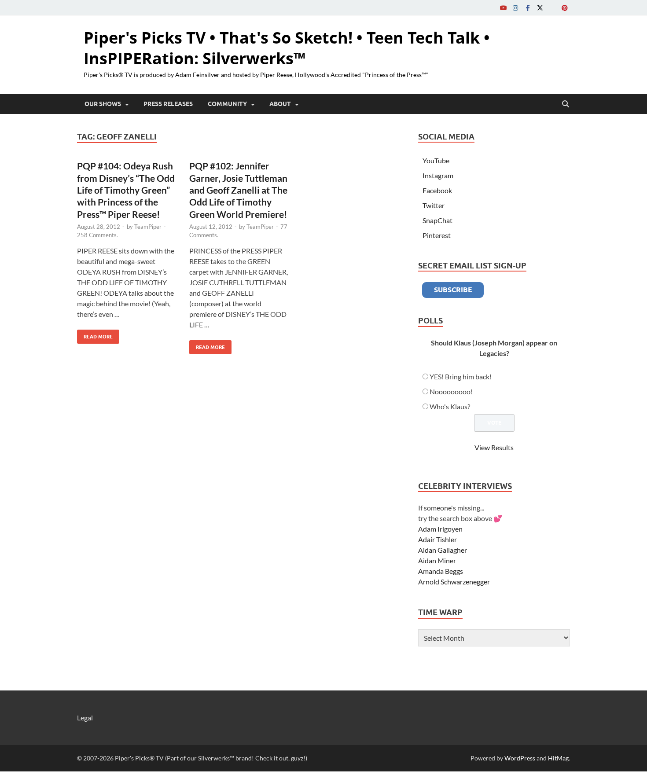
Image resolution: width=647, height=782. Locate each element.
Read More (95, 335)
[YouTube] (503, 7)
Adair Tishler (437, 539)
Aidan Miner (437, 560)
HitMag (558, 758)
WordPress (519, 758)
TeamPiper (148, 226)
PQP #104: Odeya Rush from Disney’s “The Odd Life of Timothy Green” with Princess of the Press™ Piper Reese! (126, 189)
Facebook (437, 190)
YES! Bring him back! (461, 376)
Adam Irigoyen (440, 529)
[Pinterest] (564, 7)
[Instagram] (515, 7)
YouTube (436, 160)
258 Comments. (97, 235)
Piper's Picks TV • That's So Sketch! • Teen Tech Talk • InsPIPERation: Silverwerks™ (287, 48)
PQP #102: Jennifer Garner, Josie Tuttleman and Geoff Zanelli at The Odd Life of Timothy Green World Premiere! (238, 189)
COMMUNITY (227, 103)
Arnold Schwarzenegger (454, 581)
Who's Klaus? (450, 406)
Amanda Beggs (440, 571)
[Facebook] (527, 7)
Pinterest (437, 235)
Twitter (434, 205)
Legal (85, 717)
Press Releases (168, 103)
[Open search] (565, 104)
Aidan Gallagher (442, 550)
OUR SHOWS (103, 103)
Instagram (438, 175)
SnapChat (437, 220)
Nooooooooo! (451, 391)
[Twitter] (540, 7)
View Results (494, 447)
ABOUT (280, 103)
